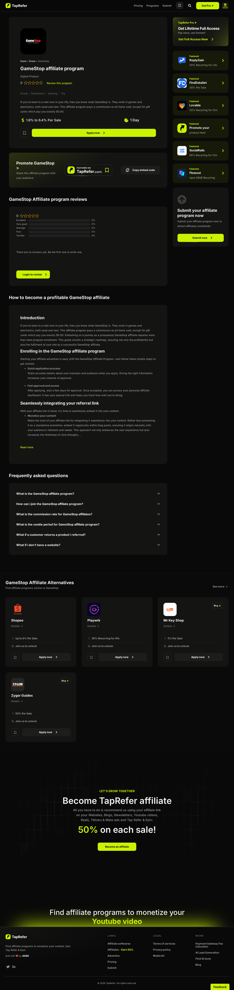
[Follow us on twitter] (8, 966)
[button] (217, 606)
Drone (32, 61)
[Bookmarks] (179, 5)
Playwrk (93, 620)
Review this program (59, 83)
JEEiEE (25, 955)
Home (23, 61)
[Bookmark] (24, 132)
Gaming (52, 93)
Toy (63, 93)
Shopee (17, 620)
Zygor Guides (22, 695)
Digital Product (29, 76)
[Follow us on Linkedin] (14, 966)
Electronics (38, 93)
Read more (26, 447)
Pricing (138, 5)
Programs (152, 5)
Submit (167, 5)
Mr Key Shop (173, 620)
